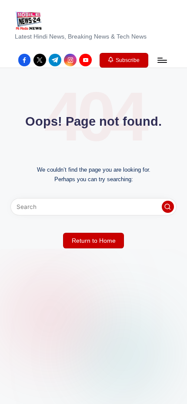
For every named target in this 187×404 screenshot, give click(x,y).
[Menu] (161, 60)
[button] (124, 60)
